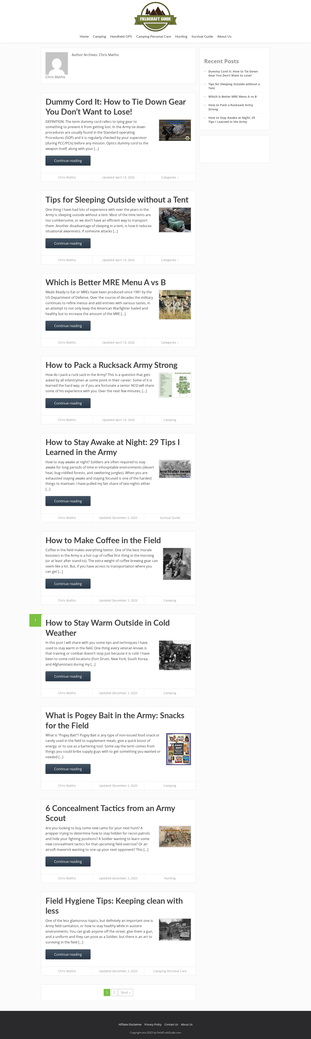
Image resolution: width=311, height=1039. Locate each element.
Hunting (181, 36)
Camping (99, 36)
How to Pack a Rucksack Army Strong (111, 365)
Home (84, 36)
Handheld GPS (121, 36)
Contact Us (171, 1024)
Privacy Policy (153, 1024)
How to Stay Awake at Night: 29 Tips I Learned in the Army (231, 120)
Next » (126, 992)
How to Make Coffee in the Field (103, 541)
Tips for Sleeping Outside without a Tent (117, 200)
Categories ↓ (170, 177)
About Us (224, 36)
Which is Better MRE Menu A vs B (105, 283)
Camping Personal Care (153, 36)
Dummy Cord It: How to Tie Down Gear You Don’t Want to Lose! (233, 73)
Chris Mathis (67, 177)
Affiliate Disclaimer (130, 1024)
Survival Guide (202, 36)
